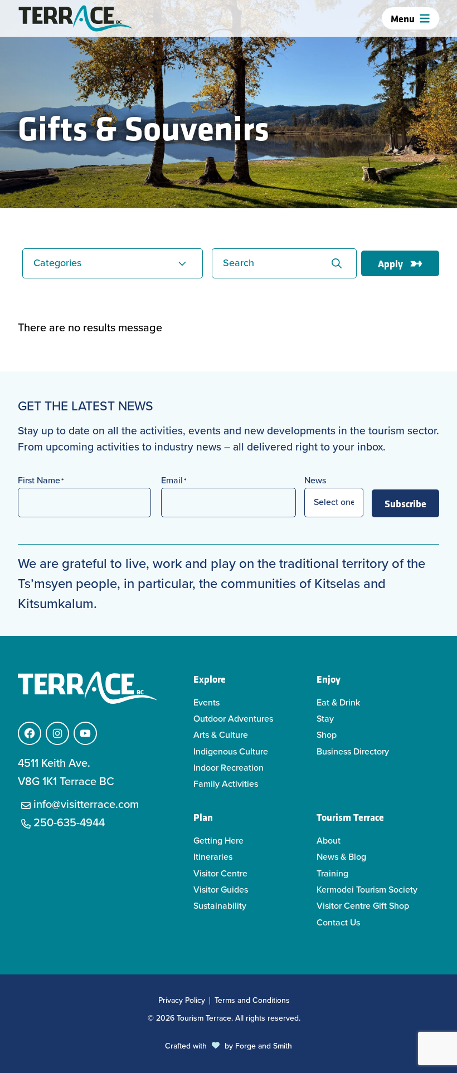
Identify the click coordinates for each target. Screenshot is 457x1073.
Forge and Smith (263, 1046)
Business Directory (353, 751)
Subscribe (405, 503)
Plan (203, 817)
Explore (209, 678)
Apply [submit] (390, 263)
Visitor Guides (220, 889)
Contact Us (338, 922)
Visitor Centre (220, 873)
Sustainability (219, 905)
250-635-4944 (69, 822)
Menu (403, 18)
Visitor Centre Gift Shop (363, 905)
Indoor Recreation (228, 767)
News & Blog (341, 856)
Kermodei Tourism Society (367, 889)
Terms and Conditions (252, 1001)
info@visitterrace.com (86, 804)
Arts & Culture (220, 734)
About (329, 840)
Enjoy (329, 678)
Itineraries (212, 856)
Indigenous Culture (230, 751)
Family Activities (225, 783)
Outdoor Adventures (233, 718)
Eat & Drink (338, 702)
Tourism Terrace (350, 817)
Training (332, 873)
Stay (325, 718)
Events (206, 702)
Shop (327, 734)
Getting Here (218, 840)
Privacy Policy (181, 1001)
